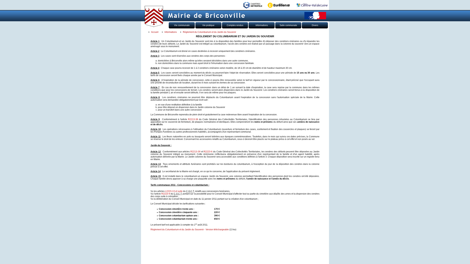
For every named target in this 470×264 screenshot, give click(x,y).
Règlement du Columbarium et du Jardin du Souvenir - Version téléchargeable (190, 229)
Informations (262, 25)
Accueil (154, 32)
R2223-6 (208, 151)
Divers (315, 25)
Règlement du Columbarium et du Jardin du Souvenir (209, 32)
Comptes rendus (235, 25)
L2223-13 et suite (173, 191)
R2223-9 (165, 193)
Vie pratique (208, 25)
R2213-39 (195, 151)
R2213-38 (193, 119)
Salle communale (288, 25)
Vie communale (182, 25)
